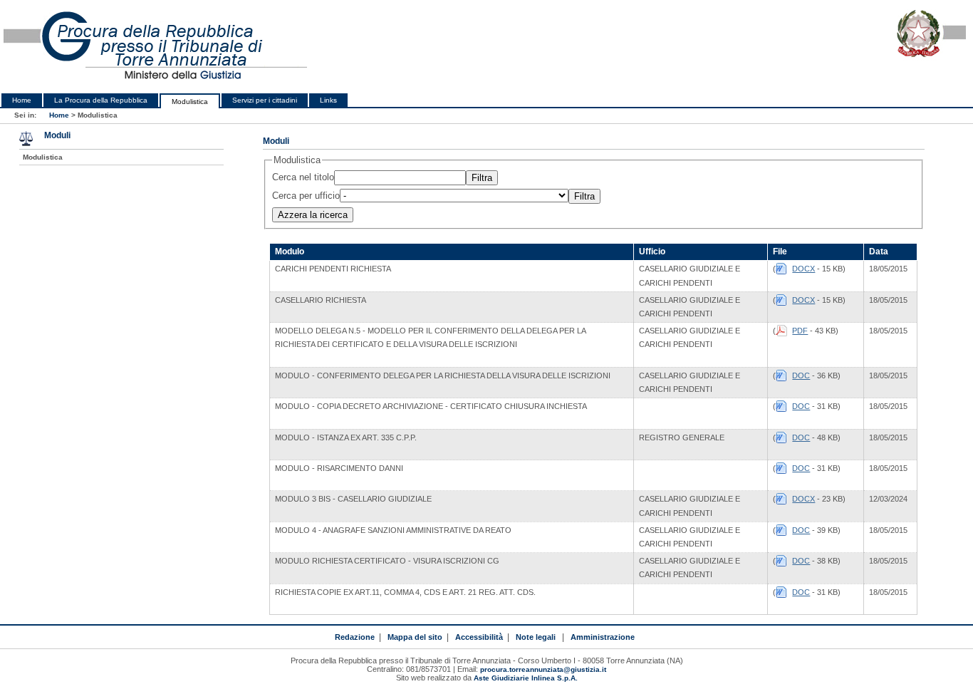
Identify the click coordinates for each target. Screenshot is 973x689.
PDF (800, 330)
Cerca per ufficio (306, 195)
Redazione (355, 637)
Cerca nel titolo (303, 177)
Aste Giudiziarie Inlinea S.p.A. (526, 678)
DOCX (803, 268)
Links (328, 100)
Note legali (536, 637)
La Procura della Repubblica (100, 100)
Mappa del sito (414, 637)
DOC (801, 375)
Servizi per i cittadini (264, 100)
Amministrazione (603, 637)
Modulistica (190, 101)
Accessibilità (479, 637)
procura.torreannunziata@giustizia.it (543, 669)
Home (21, 100)
